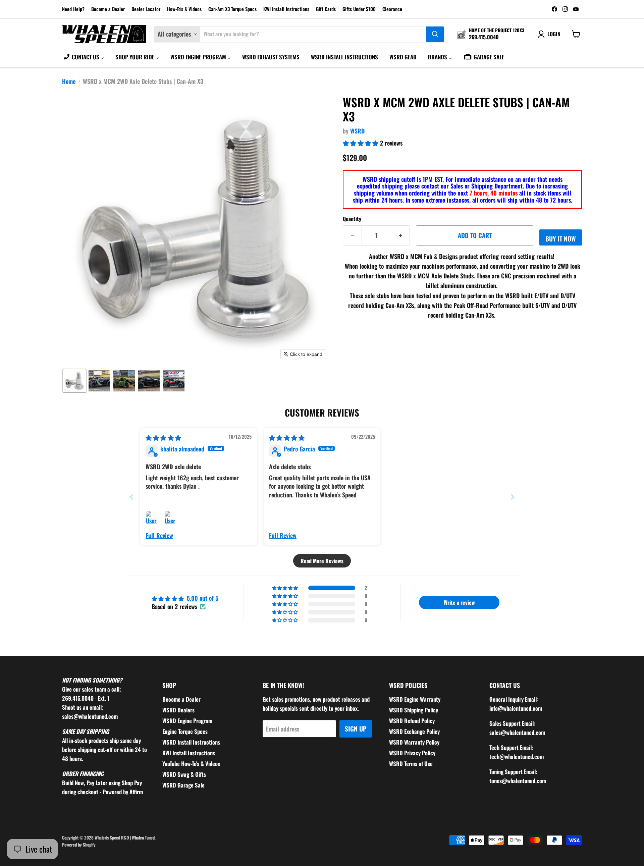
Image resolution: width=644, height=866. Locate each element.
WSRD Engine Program (187, 720)
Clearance (392, 9)
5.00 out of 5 (202, 598)
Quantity (352, 219)
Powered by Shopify (79, 844)
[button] (74, 380)
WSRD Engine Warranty (414, 699)
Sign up (356, 729)
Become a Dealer (108, 9)
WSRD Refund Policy (412, 720)
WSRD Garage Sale (183, 785)
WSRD (357, 130)
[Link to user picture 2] (172, 519)
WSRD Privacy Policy (412, 753)
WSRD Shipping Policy (413, 710)
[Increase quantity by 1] (400, 235)
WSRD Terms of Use (411, 763)
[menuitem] (83, 56)
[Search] (435, 34)
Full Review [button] (159, 535)
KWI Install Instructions (286, 9)
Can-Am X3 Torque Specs (232, 9)
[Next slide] (512, 496)
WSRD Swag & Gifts (184, 774)
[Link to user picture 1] (154, 519)
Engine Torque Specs (185, 731)
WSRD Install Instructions (191, 742)
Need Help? (73, 9)
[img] (163, 437)
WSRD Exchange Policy (414, 731)
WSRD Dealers (178, 710)
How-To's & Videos (184, 9)
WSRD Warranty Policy (414, 742)
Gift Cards (326, 9)
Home (68, 81)
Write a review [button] (459, 602)
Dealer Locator (145, 9)
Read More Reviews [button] (322, 561)
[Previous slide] (131, 496)
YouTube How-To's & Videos (191, 763)
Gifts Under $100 (359, 9)
